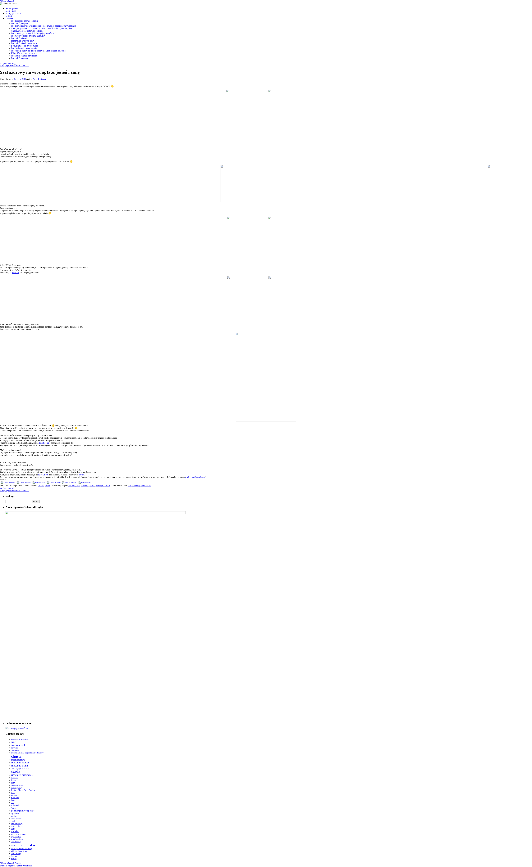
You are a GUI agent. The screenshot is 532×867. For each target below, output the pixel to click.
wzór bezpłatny (17, 839)
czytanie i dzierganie (22, 774)
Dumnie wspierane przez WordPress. (16, 866)
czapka (15, 771)
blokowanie (15, 750)
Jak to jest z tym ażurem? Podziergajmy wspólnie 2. (33, 33)
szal (13, 821)
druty (13, 783)
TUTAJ (15, 272)
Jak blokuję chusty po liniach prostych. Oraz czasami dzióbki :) (38, 51)
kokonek (14, 795)
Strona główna (12, 8)
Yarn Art (14, 856)
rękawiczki (15, 813)
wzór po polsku (103, 485)
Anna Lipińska (39, 79)
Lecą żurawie (7, 63)
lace (12, 803)
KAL (13, 793)
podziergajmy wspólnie (22, 810)
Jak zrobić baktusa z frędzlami (24, 56)
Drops (13, 780)
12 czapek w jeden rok (19, 739)
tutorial (15, 831)
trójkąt (13, 829)
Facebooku (44, 443)
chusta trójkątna (19, 765)
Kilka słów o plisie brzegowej (24, 53)
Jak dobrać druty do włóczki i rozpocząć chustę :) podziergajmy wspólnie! (43, 26)
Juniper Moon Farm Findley (23, 790)
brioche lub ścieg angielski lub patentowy (27, 753)
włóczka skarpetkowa (19, 851)
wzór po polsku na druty (21, 848)
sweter (14, 816)
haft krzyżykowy (16, 788)
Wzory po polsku (13, 13)
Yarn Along (16, 853)
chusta (92, 485)
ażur (13, 741)
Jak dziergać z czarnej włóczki (24, 21)
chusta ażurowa (18, 760)
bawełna (84, 485)
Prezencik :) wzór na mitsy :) (23, 41)
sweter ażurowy (16, 819)
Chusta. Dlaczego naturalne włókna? (27, 31)
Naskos (13, 808)
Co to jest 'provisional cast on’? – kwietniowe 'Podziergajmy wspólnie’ (42, 28)
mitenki (15, 805)
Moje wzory (11, 11)
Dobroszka (14, 778)
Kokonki (15, 797)
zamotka (13, 859)
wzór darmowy (16, 842)
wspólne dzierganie (18, 834)
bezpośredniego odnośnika (139, 485)
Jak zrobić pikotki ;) (19, 38)
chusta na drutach (20, 762)
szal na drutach (17, 826)
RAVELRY (43, 475)
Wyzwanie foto (16, 837)
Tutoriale (9, 18)
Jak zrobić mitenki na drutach (24, 43)
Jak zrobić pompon (19, 23)
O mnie (9, 16)
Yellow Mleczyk (7, 1)
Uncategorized (44, 485)
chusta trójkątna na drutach (20, 769)
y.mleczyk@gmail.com (195, 477)
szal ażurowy (16, 824)
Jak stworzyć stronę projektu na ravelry (28, 36)
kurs (13, 800)
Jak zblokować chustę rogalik (24, 48)
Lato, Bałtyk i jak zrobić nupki (24, 46)
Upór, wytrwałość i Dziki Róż (14, 65)
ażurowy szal (74, 485)
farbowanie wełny (17, 785)
